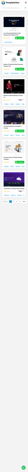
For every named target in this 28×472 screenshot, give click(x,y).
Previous (5, 201)
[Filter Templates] (25, 7)
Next (24, 201)
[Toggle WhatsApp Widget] (24, 468)
